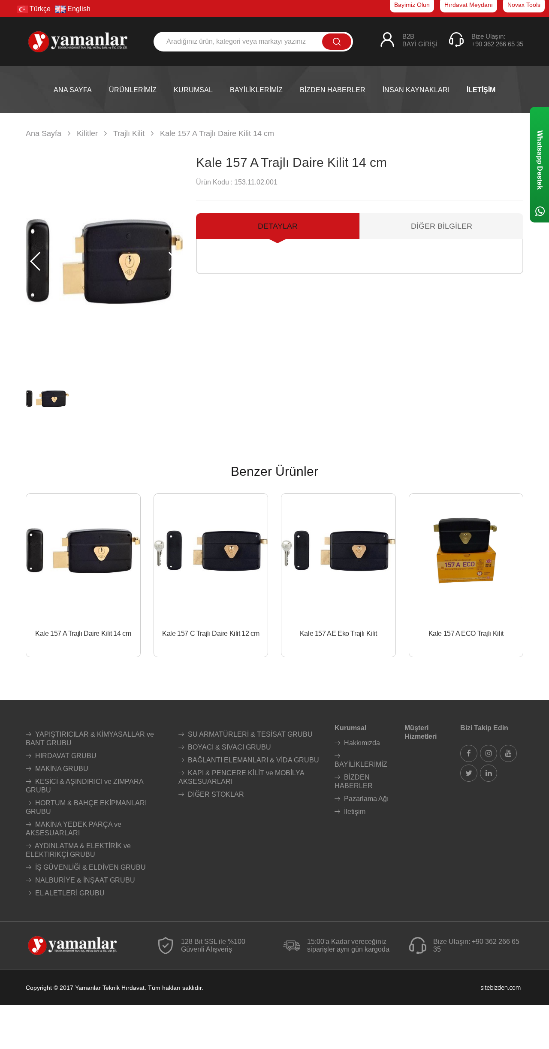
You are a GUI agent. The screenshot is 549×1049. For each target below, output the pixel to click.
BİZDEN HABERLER (354, 781)
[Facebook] (468, 753)
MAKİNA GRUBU (60, 768)
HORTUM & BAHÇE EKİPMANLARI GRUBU (86, 807)
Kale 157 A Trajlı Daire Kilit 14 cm (83, 633)
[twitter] (468, 773)
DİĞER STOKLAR (215, 794)
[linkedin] (488, 773)
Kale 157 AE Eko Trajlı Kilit (338, 633)
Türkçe (39, 8)
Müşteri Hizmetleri (420, 732)
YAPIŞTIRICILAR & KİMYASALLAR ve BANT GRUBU (90, 739)
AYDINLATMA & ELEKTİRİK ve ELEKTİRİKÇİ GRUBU (78, 850)
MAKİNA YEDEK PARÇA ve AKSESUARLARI (73, 829)
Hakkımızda (361, 743)
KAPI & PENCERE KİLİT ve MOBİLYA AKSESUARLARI (241, 777)
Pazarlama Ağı (365, 798)
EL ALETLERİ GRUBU (69, 893)
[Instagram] (488, 753)
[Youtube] (508, 753)
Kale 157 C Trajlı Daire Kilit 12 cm (210, 633)
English (78, 8)
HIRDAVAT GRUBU (65, 755)
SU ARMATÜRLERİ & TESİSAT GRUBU (249, 734)
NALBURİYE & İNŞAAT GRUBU (84, 880)
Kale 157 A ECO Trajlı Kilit (466, 633)
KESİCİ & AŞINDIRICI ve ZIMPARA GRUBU (84, 786)
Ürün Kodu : (214, 182)
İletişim (353, 811)
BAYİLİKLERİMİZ (361, 764)
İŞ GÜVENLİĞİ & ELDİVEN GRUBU (89, 867)
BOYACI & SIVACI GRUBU (228, 747)
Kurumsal (350, 728)
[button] (173, 261)
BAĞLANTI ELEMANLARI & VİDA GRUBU (252, 760)
